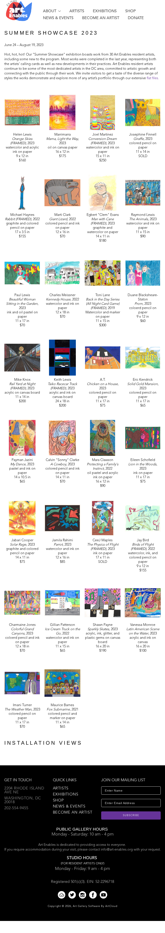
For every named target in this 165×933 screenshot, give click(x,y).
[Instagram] (83, 895)
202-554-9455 (16, 808)
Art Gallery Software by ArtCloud (95, 906)
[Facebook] (93, 895)
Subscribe (131, 815)
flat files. (153, 78)
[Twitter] (72, 895)
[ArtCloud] (62, 895)
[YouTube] (103, 895)
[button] (52, 11)
